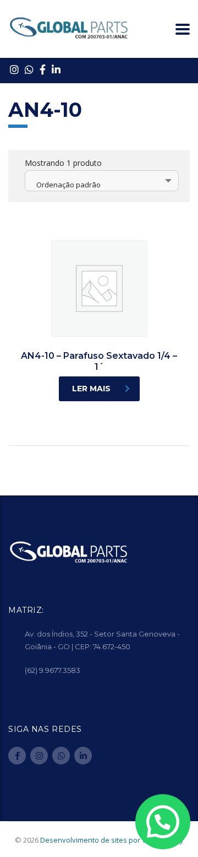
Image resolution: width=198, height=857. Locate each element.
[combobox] (102, 180)
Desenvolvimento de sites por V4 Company (112, 840)
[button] (163, 822)
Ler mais (91, 389)
